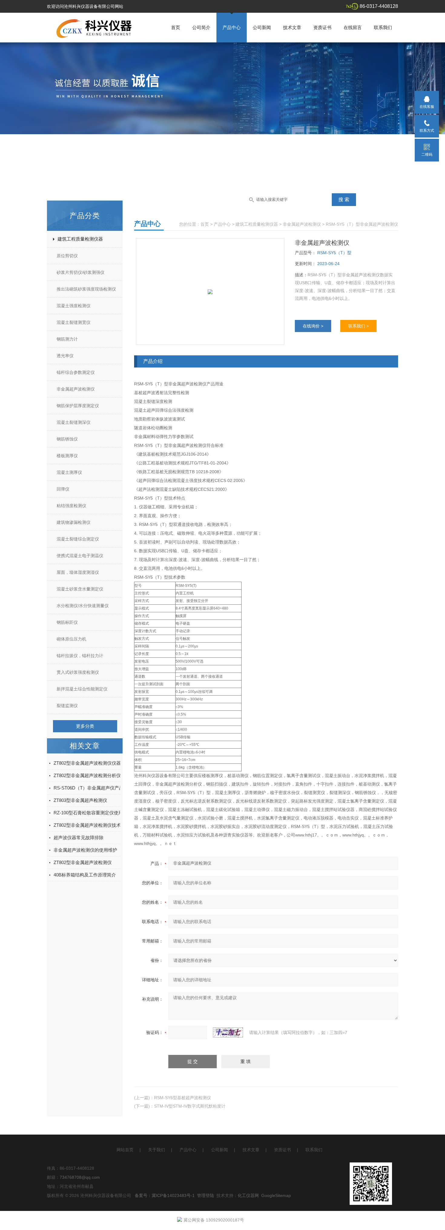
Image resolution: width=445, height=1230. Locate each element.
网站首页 (125, 1149)
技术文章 (292, 27)
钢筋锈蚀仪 (67, 439)
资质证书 (322, 27)
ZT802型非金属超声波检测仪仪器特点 (92, 763)
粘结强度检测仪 (71, 505)
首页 (175, 27)
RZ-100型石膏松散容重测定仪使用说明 (93, 812)
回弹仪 (63, 489)
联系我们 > (358, 326)
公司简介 (201, 27)
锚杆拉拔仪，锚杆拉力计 (80, 655)
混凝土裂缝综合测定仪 (78, 539)
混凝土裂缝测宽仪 (74, 322)
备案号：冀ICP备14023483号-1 (165, 1195)
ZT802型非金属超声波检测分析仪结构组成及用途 (103, 775)
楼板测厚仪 (67, 455)
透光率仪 (65, 355)
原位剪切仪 (67, 255)
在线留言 (353, 27)
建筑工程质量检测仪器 (80, 238)
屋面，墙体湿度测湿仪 (78, 572)
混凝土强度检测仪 (74, 305)
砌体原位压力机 (71, 639)
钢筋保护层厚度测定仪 (78, 405)
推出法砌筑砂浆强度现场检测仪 (86, 289)
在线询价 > (313, 326)
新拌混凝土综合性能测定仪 (82, 688)
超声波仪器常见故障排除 (79, 837)
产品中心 (231, 27)
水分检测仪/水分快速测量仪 (83, 605)
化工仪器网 (248, 1195)
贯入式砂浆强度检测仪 (78, 672)
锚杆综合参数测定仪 (76, 372)
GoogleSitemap (276, 1195)
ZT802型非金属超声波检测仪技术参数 (92, 825)
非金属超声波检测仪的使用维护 (85, 850)
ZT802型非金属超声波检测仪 (83, 862)
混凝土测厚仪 (69, 472)
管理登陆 (205, 1195)
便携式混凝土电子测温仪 (80, 555)
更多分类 (85, 726)
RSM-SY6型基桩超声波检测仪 (182, 1097)
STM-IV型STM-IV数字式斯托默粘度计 (190, 1106)
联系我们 (383, 27)
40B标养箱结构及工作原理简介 (85, 874)
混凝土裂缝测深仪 (74, 422)
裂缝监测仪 (67, 705)
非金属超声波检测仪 (76, 389)
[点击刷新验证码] (228, 1032)
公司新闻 (262, 27)
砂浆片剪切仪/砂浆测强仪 (80, 272)
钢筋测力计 (67, 339)
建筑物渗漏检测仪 (74, 522)
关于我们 (156, 1149)
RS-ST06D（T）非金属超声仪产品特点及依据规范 (104, 787)
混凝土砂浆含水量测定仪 (80, 589)
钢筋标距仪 (67, 622)
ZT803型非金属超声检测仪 (80, 800)
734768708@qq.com (80, 1177)
